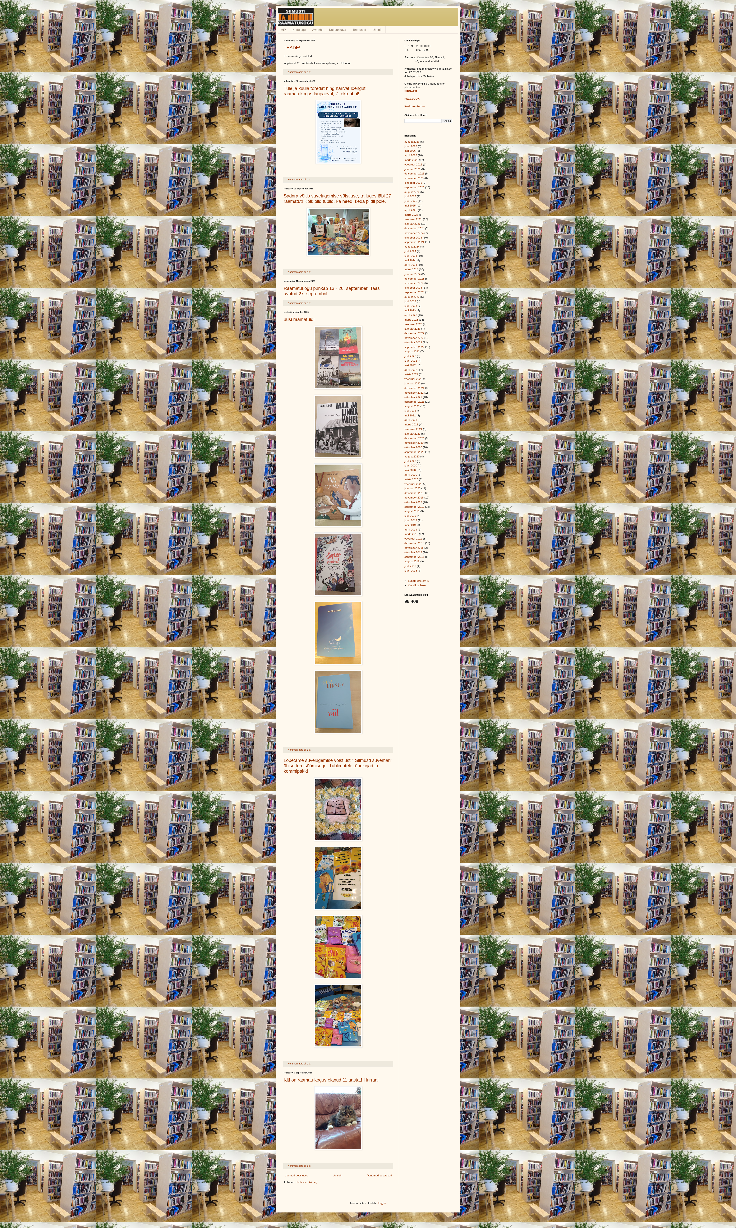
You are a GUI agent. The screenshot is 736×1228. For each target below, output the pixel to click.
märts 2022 (411, 374)
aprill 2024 (410, 264)
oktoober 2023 (413, 287)
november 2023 (414, 283)
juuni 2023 (410, 305)
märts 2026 (411, 159)
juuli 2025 (410, 196)
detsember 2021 (414, 388)
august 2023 (412, 296)
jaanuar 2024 (412, 274)
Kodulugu (299, 29)
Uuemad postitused (296, 1175)
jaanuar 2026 (412, 169)
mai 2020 (410, 470)
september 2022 (414, 347)
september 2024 (414, 241)
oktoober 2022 (413, 342)
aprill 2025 (410, 210)
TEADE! (292, 47)
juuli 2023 (410, 301)
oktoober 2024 (413, 237)
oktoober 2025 (413, 182)
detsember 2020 (414, 438)
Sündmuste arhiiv (418, 580)
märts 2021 (411, 424)
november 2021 (414, 392)
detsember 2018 (414, 543)
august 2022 (412, 351)
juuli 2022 (410, 356)
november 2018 (414, 547)
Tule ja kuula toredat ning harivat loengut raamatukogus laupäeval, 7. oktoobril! (325, 91)
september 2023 (414, 292)
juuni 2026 (410, 146)
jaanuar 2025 (412, 223)
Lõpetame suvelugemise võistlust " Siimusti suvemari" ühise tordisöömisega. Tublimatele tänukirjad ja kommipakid (338, 766)
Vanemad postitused (379, 1175)
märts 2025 (411, 214)
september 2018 (414, 556)
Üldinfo (377, 29)
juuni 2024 (410, 255)
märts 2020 (411, 479)
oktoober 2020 (413, 447)
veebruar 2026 (413, 164)
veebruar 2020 (413, 483)
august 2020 (412, 456)
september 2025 (414, 187)
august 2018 (412, 561)
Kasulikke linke (417, 585)
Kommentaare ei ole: (299, 72)
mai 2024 (410, 260)
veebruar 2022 (413, 378)
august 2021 (412, 406)
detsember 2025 (414, 173)
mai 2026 (410, 150)
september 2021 (414, 401)
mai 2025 (410, 205)
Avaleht (317, 29)
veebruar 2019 (413, 538)
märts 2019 (411, 533)
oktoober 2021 (413, 397)
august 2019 (412, 511)
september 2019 (414, 506)
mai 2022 (410, 365)
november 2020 (414, 442)
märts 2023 (411, 319)
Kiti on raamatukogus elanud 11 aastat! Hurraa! (331, 1079)
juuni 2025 (410, 200)
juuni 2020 (410, 465)
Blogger (381, 1203)
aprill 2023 (410, 315)
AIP (283, 29)
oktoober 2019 (413, 502)
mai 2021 (410, 415)
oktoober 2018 (413, 552)
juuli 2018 (410, 566)
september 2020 (414, 451)
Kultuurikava (337, 29)
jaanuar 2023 (412, 328)
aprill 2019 (410, 529)
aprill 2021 (410, 419)
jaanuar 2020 (412, 488)
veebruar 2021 (413, 429)
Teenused (359, 29)
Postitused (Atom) (306, 1182)
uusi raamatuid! (299, 319)
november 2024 (414, 232)
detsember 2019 (414, 492)
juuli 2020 (410, 461)
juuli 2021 (410, 410)
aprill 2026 (410, 155)
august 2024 (412, 246)
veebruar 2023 (413, 324)
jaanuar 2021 (412, 433)
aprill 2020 (410, 474)
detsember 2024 (414, 228)
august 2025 (412, 191)
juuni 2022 (410, 360)
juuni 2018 (410, 570)
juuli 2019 (410, 515)
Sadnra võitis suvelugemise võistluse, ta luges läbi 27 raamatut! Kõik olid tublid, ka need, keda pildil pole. (337, 198)
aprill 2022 (410, 369)
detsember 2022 (414, 333)
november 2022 (414, 337)
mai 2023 (410, 310)
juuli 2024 (410, 251)
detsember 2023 (414, 278)
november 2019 (414, 497)
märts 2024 (411, 269)
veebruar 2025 (413, 219)
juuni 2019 (410, 520)
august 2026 (412, 141)
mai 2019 (410, 524)
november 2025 (414, 178)
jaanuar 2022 (412, 383)
